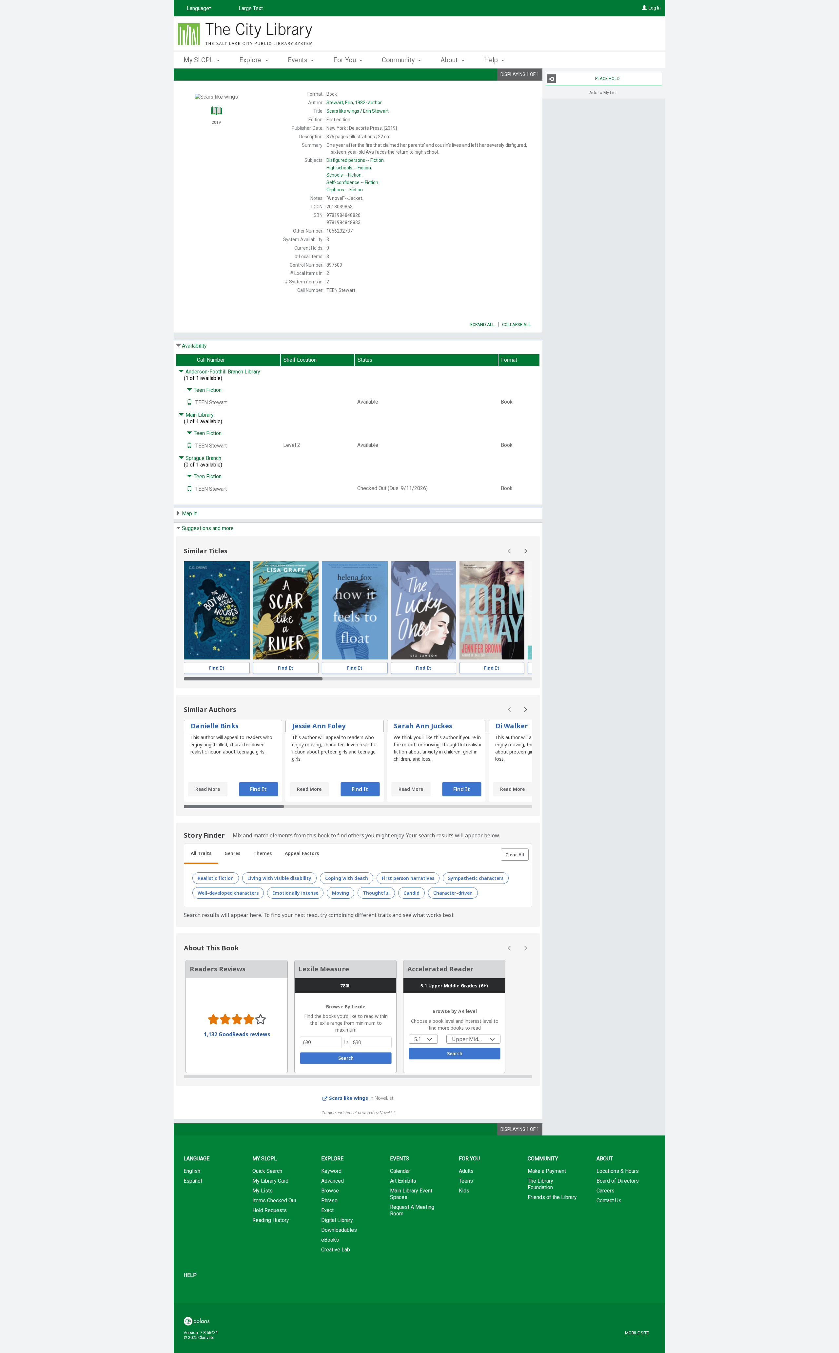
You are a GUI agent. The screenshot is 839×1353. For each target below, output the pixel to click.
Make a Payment (547, 1171)
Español (193, 1181)
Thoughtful (376, 893)
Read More (207, 789)
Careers (605, 1191)
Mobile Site (637, 1332)
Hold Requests (269, 1210)
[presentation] (217, 610)
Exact (327, 1210)
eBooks (330, 1240)
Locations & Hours (617, 1171)
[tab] (201, 854)
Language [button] (196, 1158)
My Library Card (270, 1181)
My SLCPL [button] (199, 60)
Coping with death (346, 878)
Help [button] (491, 60)
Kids (464, 1191)
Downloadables (339, 1230)
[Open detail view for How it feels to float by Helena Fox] (355, 610)
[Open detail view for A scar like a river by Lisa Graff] (286, 610)
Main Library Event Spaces (411, 1194)
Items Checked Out (274, 1200)
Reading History (270, 1220)
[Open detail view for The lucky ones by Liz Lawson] (423, 610)
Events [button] (298, 60)
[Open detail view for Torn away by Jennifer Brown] (492, 610)
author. (354, 102)
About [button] (449, 60)
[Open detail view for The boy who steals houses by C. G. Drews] (217, 610)
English (192, 1171)
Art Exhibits (403, 1181)
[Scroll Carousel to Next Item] (525, 551)
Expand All (482, 324)
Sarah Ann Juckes (423, 725)
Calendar (400, 1171)
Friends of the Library (552, 1197)
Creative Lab (335, 1250)
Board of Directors (617, 1181)
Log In (655, 7)
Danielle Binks (215, 725)
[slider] (358, 678)
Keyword (331, 1171)
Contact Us (608, 1200)
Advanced (332, 1181)
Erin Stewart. (358, 111)
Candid (411, 893)
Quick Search (267, 1171)
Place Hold (607, 78)
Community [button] (399, 60)
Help (190, 1275)
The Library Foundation (540, 1184)
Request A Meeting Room (412, 1210)
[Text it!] (189, 402)
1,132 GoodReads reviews (237, 1034)
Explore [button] (251, 60)
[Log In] (644, 7)
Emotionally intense (295, 893)
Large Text (251, 8)
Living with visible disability (279, 878)
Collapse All (516, 324)
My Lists (262, 1191)
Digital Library (337, 1220)
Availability (194, 346)
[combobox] (423, 1039)
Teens (466, 1181)
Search (346, 1058)
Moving (340, 893)
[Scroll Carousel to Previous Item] (510, 551)
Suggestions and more (208, 528)
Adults (466, 1171)
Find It (216, 668)
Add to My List (603, 92)
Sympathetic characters (475, 878)
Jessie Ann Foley (318, 725)
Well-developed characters (228, 893)
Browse (330, 1191)
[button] (515, 854)
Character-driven (453, 893)
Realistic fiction (216, 878)
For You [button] (345, 60)
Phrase (329, 1200)
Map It (189, 513)
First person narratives (408, 878)
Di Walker (512, 725)
